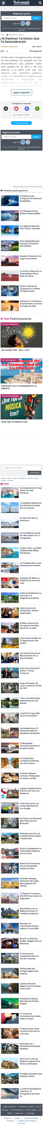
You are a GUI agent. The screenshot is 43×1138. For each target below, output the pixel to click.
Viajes (36, 478)
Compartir (36, 51)
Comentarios (34, 473)
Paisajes (14, 478)
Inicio (3, 35)
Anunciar (21, 1123)
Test (6, 318)
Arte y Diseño (31, 1110)
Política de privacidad (27, 1121)
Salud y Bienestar (9, 1106)
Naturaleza (22, 478)
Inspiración (19, 1113)
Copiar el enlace (23, 115)
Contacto (7, 1118)
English (38, 46)
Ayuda (17, 1118)
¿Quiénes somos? (31, 1118)
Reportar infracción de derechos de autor (27, 187)
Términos (30, 28)
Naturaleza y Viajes (15, 35)
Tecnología (30, 1113)
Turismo (30, 478)
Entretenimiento (17, 1110)
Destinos (10, 480)
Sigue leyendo (21, 92)
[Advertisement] (21, 169)
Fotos (8, 478)
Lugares (3, 480)
